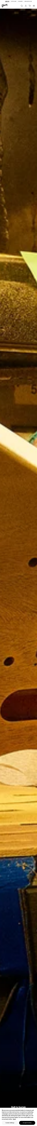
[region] (18, 1117)
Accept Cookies (27, 1122)
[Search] (21, 5)
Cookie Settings (9, 1122)
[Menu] (34, 5)
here (14, 1119)
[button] (29, 5)
